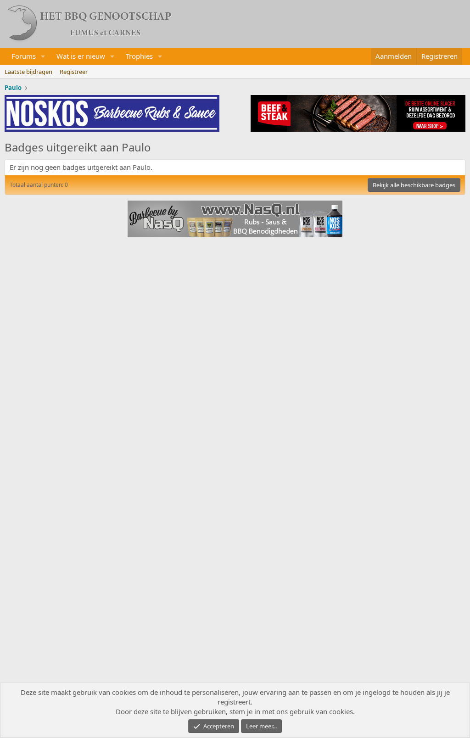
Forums (23, 56)
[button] (43, 56)
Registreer (74, 71)
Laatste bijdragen (28, 71)
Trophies (139, 56)
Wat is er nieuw (80, 56)
